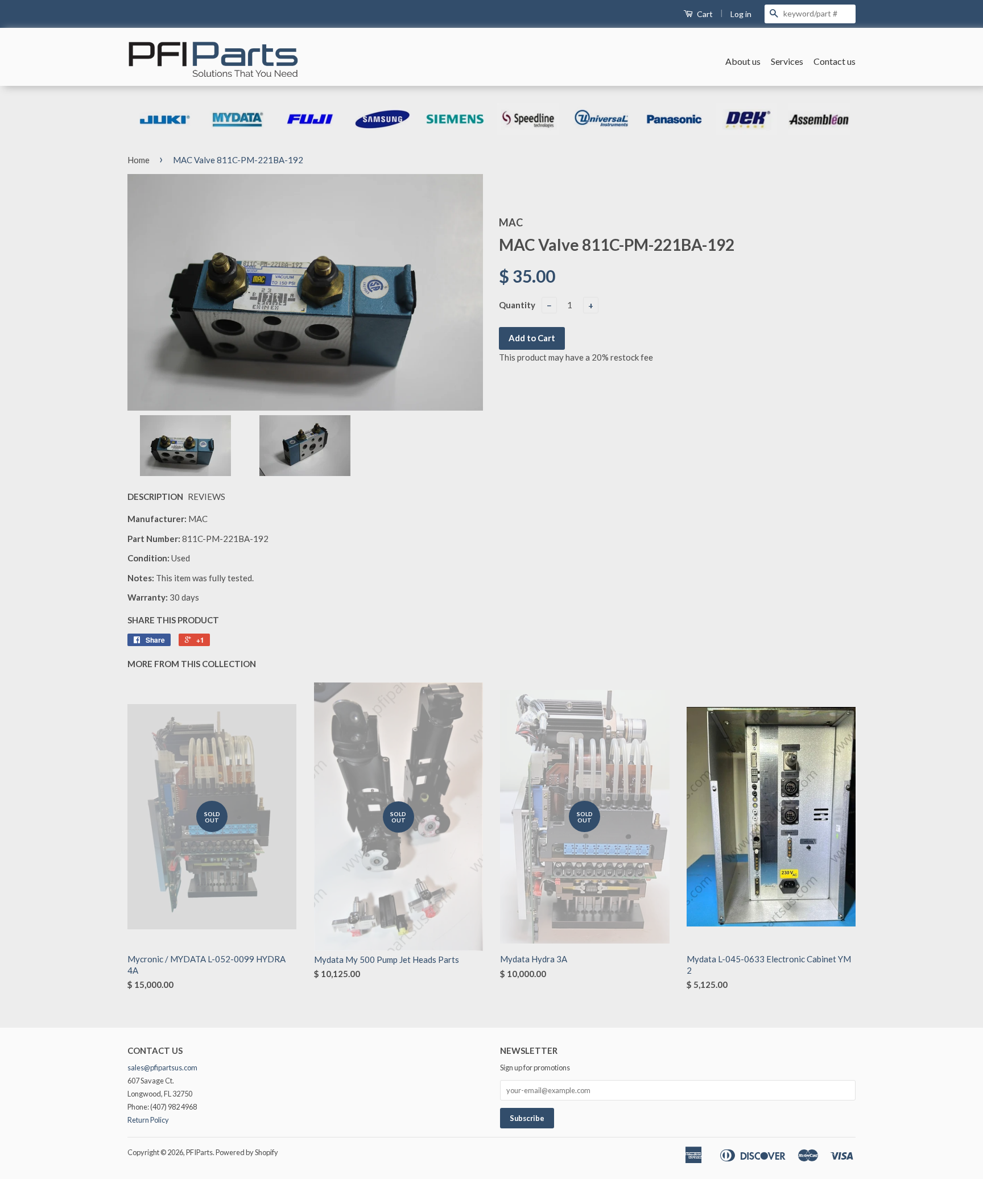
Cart (704, 14)
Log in (740, 14)
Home (138, 160)
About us (743, 61)
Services (787, 61)
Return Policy (148, 1119)
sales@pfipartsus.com (162, 1067)
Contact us (834, 61)
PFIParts (199, 1152)
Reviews (206, 496)
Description (155, 496)
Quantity (517, 305)
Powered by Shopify (247, 1152)
